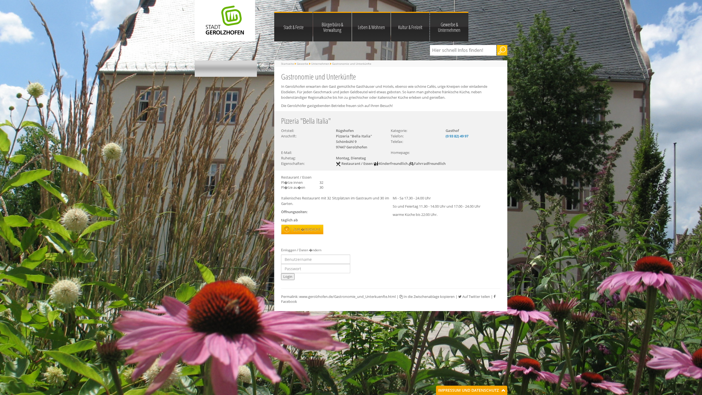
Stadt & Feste (294, 27)
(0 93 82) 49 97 (457, 136)
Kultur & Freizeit (410, 27)
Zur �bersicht (307, 229)
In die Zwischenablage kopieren (429, 296)
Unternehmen (320, 64)
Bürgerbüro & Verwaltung (332, 27)
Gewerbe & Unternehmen (449, 27)
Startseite (287, 64)
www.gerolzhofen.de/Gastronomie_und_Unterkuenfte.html (347, 296)
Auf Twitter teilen (476, 296)
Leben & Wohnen (371, 27)
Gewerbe (302, 64)
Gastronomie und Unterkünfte (351, 64)
